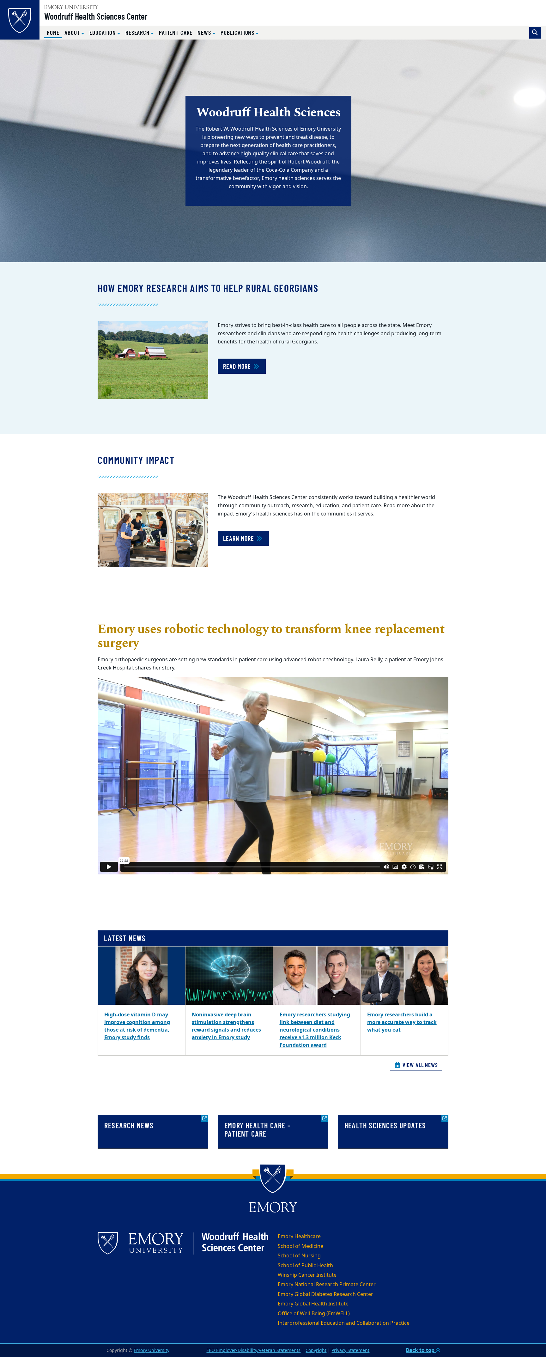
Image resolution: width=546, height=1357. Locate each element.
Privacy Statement (350, 1350)
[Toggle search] (535, 33)
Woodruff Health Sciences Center (96, 16)
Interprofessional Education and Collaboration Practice (344, 1323)
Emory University (151, 1350)
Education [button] (103, 32)
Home (54, 32)
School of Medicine (300, 1246)
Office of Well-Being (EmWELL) (314, 1313)
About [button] (73, 32)
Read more (237, 366)
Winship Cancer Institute (307, 1275)
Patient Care (175, 32)
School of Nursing (299, 1256)
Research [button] (138, 32)
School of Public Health (305, 1265)
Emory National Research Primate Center (327, 1284)
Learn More (239, 538)
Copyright (316, 1350)
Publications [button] (238, 32)
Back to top (421, 1350)
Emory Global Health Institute (313, 1304)
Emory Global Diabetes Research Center (325, 1294)
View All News (419, 1064)
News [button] (205, 32)
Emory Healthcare (299, 1236)
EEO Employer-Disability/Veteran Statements (253, 1350)
